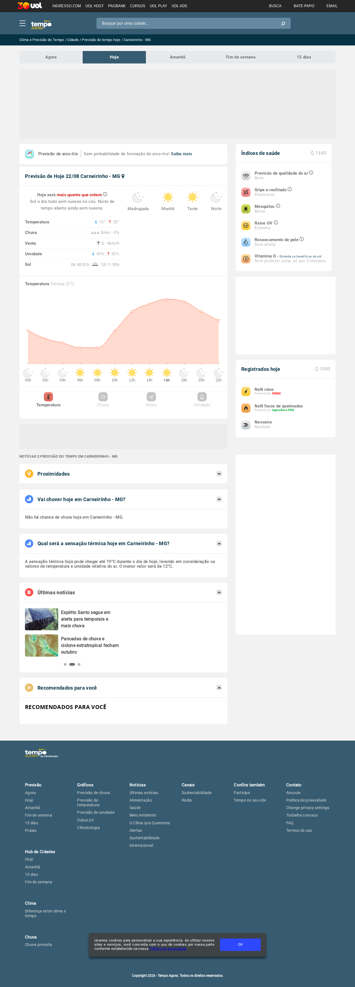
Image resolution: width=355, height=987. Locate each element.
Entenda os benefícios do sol (300, 256)
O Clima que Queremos (150, 823)
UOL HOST (94, 6)
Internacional (141, 845)
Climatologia (88, 827)
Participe (242, 792)
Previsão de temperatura (88, 802)
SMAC (276, 393)
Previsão (33, 784)
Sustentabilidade (145, 838)
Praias (31, 830)
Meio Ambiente (143, 815)
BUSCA (275, 6)
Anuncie (293, 792)
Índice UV (85, 820)
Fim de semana (240, 57)
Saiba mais (181, 153)
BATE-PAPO (304, 6)
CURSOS (137, 6)
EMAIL (332, 6)
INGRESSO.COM (66, 6)
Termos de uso (299, 830)
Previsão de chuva (93, 792)
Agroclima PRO (283, 410)
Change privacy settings (307, 807)
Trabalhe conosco (302, 815)
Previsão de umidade (96, 812)
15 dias (304, 57)
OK (240, 944)
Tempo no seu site (250, 800)
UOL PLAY (158, 6)
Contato (294, 784)
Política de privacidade (167, 949)
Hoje (114, 57)
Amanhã (178, 57)
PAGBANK (117, 6)
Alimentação (141, 800)
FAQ (290, 823)
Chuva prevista (38, 944)
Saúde (135, 807)
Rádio (187, 800)
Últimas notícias (144, 792)
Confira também (249, 784)
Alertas (136, 830)
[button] (65, 664)
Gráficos (85, 784)
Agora (51, 57)
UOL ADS (179, 6)
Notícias (138, 784)
